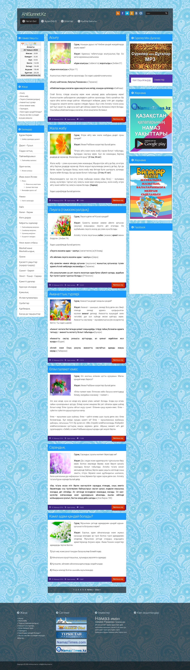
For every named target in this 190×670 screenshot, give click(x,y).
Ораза (22, 256)
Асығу (54, 37)
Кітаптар (68, 21)
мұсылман (116, 625)
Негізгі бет (31, 21)
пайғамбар (99, 627)
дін (123, 622)
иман (115, 618)
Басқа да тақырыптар (29, 314)
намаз (99, 621)
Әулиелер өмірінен (28, 233)
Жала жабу (57, 128)
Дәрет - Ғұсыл (26, 145)
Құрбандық (24, 308)
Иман (24, 181)
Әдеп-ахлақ (71, 119)
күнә (125, 632)
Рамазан (109, 621)
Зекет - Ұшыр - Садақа (30, 276)
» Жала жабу (23, 96)
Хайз (21, 207)
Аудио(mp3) (51, 21)
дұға (121, 625)
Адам (105, 630)
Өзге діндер (25, 217)
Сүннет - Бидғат (26, 270)
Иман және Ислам (28, 177)
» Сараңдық (23, 109)
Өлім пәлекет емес (63, 369)
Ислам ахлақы (27, 171)
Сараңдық (57, 447)
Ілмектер (159, 79)
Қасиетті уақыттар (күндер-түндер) (28, 263)
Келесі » (90, 590)
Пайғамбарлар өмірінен (30, 227)
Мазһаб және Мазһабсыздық (26, 250)
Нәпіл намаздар (28, 201)
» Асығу (22, 93)
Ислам (105, 632)
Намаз (22, 196)
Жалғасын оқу (118, 119)
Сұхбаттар (24, 303)
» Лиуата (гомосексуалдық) (29, 99)
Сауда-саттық (26, 151)
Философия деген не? (29, 190)
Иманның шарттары (33, 184)
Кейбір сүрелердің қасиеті (31, 139)
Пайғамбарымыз (27, 156)
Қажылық (24, 292)
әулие (97, 630)
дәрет (101, 630)
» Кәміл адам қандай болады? (30, 112)
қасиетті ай (115, 627)
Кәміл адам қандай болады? (71, 516)
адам (109, 625)
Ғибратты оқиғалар (28, 223)
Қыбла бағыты (89, 21)
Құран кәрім (115, 630)
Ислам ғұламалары (28, 298)
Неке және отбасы (28, 242)
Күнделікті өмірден (28, 237)
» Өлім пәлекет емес (27, 106)
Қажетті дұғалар (27, 281)
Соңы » (98, 590)
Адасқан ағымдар (28, 287)
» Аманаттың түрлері (27, 102)
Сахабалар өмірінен (29, 230)
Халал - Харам (26, 212)
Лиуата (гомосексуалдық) (69, 209)
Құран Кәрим (25, 135)
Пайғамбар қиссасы (29, 160)
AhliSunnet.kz (34, 14)
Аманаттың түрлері (64, 294)
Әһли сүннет (101, 625)
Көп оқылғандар (142, 80)
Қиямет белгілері (32, 187)
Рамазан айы (113, 632)
